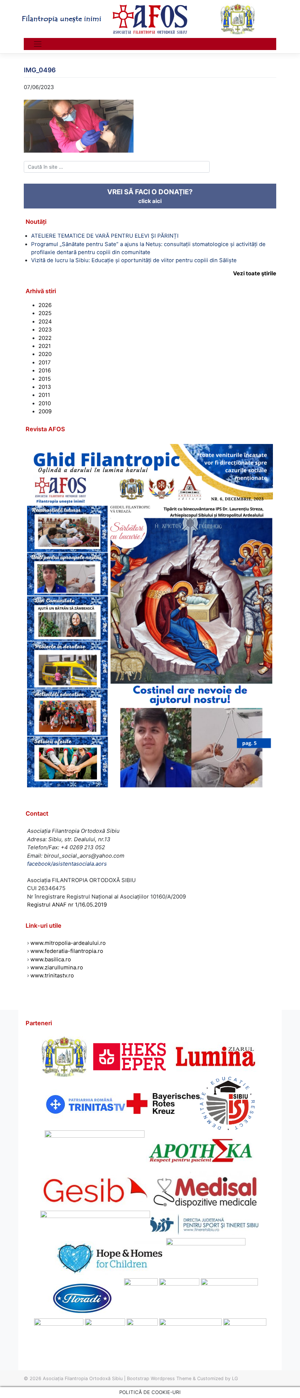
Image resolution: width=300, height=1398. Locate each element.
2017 (44, 362)
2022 (45, 338)
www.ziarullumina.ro (56, 967)
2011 (44, 395)
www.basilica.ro (50, 959)
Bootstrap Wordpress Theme (159, 1378)
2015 (44, 379)
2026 (45, 305)
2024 (45, 321)
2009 (45, 411)
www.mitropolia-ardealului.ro (68, 943)
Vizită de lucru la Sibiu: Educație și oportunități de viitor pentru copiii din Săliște (134, 260)
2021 (44, 346)
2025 (45, 313)
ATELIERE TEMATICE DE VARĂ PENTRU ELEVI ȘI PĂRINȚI (105, 236)
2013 (44, 387)
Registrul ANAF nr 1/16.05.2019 (67, 904)
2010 (44, 403)
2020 (45, 354)
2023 (45, 329)
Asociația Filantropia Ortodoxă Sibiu (83, 1378)
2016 (44, 370)
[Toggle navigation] (37, 44)
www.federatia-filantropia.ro (66, 951)
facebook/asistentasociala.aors (67, 864)
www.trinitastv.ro (52, 975)
